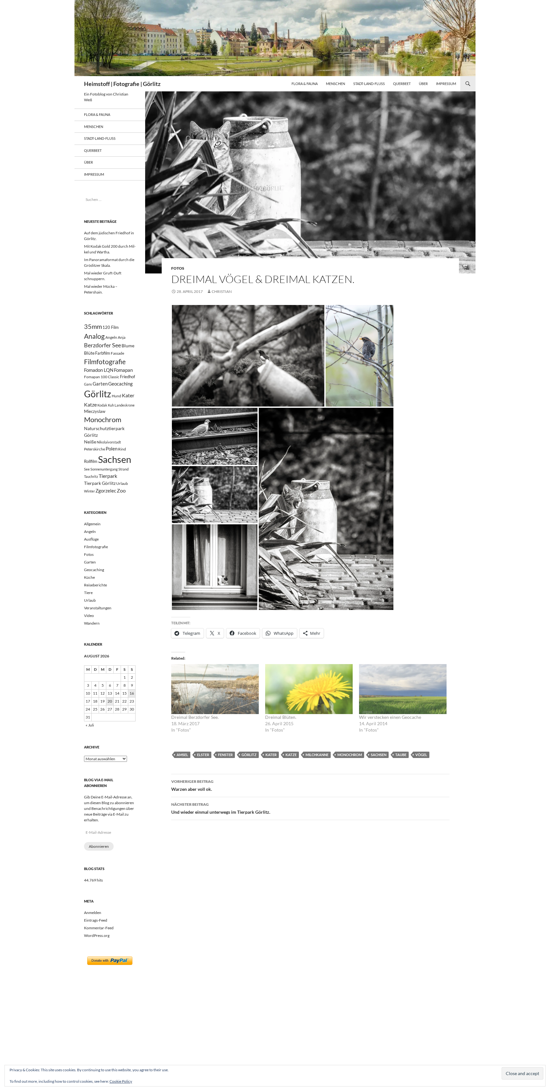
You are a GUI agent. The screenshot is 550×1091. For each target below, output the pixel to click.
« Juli (90, 725)
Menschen (335, 83)
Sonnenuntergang (104, 469)
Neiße (90, 441)
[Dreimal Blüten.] (309, 689)
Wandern (92, 623)
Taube (400, 755)
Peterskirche (94, 449)
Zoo (121, 490)
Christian (222, 291)
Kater (271, 755)
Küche (89, 577)
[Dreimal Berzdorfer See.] (215, 689)
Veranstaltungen (97, 608)
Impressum (446, 83)
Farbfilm (102, 353)
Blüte (89, 353)
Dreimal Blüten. (280, 717)
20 (110, 701)
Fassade (117, 353)
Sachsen (378, 755)
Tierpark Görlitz (100, 483)
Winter (89, 491)
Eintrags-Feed (95, 920)
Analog (94, 336)
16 (132, 693)
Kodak (102, 405)
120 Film (110, 327)
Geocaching (120, 383)
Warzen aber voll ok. (192, 785)
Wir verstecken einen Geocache (390, 717)
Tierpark (108, 476)
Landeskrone (125, 405)
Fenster (225, 755)
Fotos (177, 268)
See (87, 469)
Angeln (111, 337)
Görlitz (249, 755)
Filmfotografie (105, 361)
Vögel (421, 755)
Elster (203, 755)
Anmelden (92, 912)
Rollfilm (90, 461)
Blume (128, 345)
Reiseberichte (95, 585)
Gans (88, 384)
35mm (93, 326)
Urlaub (122, 483)
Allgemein (92, 523)
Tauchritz (91, 476)
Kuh (111, 405)
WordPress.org (96, 935)
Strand (123, 469)
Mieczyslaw (94, 411)
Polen (111, 448)
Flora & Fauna (305, 83)
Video (89, 615)
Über (423, 83)
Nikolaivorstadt (109, 442)
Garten (100, 383)
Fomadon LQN (98, 370)
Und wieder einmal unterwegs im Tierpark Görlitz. (220, 808)
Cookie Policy (120, 1081)
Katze (291, 755)
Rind (122, 449)
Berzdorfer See (102, 345)
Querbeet (402, 83)
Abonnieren (99, 846)
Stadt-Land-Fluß (369, 83)
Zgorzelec (105, 490)
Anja (121, 337)
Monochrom (349, 755)
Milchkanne (317, 755)
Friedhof (127, 376)
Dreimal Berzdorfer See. (195, 717)
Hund (116, 395)
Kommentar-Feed (99, 927)
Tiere (88, 592)
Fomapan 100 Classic (101, 376)
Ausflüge (91, 539)
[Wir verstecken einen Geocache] (403, 689)
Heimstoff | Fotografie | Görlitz (122, 83)
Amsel (182, 755)
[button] (248, 355)
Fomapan (123, 370)
